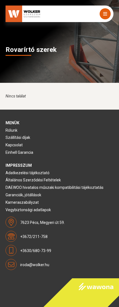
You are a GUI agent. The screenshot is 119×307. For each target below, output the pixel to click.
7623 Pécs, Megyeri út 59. (42, 222)
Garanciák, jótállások (23, 195)
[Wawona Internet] (81, 292)
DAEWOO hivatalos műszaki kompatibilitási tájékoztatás (55, 187)
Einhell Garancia (19, 152)
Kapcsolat (14, 145)
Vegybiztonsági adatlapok (28, 210)
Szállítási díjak (18, 137)
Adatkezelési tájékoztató (28, 173)
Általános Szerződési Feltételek (33, 180)
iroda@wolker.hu (34, 265)
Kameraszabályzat (22, 202)
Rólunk (11, 130)
